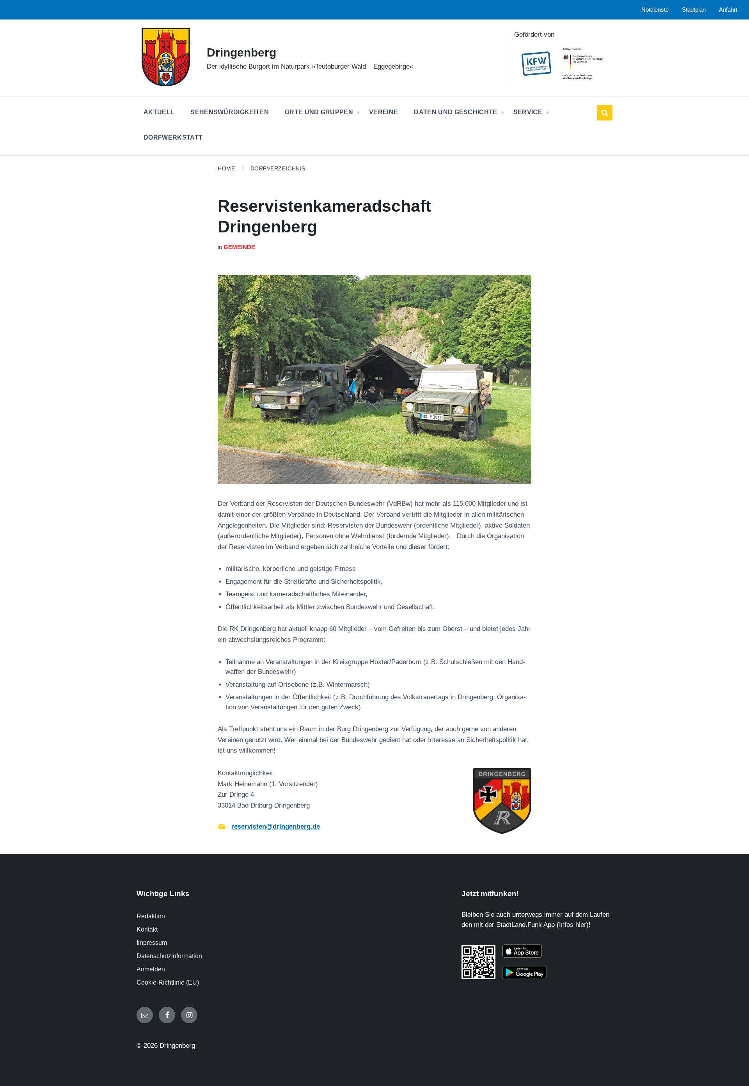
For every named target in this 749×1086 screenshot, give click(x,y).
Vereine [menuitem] (383, 112)
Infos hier (572, 924)
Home (226, 168)
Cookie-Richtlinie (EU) (168, 982)
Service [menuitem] (527, 112)
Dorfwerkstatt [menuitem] (173, 137)
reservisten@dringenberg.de (275, 826)
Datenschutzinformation (169, 956)
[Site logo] (166, 84)
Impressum (152, 942)
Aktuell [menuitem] (159, 112)
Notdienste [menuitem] (655, 10)
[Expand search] (604, 112)
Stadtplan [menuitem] (694, 10)
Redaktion (151, 916)
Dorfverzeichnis (277, 168)
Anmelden (151, 969)
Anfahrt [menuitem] (728, 10)
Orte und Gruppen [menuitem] (319, 112)
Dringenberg (241, 52)
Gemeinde (239, 247)
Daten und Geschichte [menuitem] (455, 112)
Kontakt (147, 929)
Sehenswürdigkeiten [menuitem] (229, 112)
